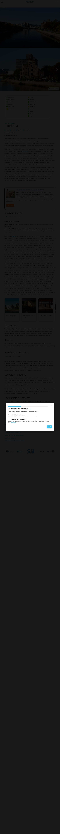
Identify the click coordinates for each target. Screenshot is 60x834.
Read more (13, 422)
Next (49, 426)
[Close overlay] (51, 405)
